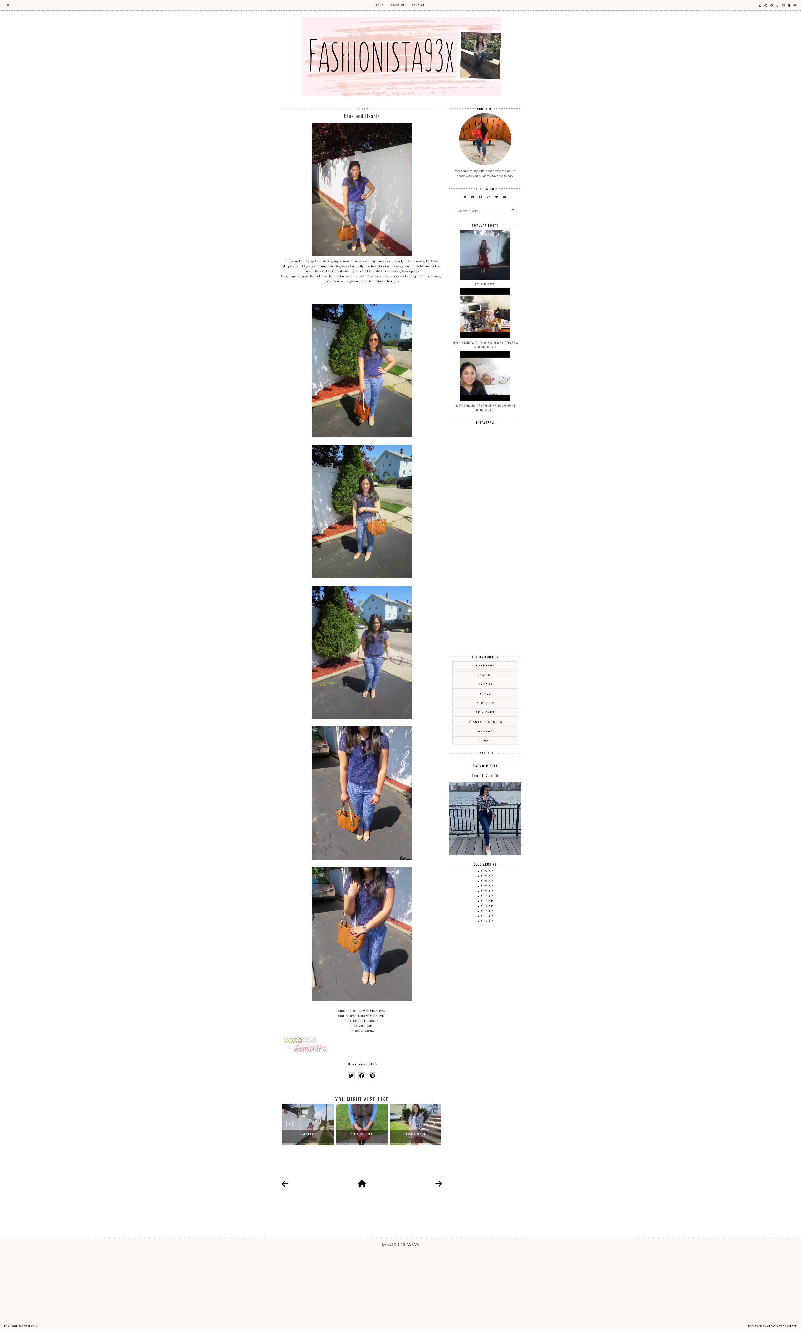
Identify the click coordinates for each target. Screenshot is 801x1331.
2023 (484, 876)
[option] (308, 1125)
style (485, 693)
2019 (484, 896)
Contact (418, 5)
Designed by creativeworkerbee (772, 1326)
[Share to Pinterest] (372, 1075)
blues (373, 1064)
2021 (484, 886)
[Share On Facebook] (361, 1075)
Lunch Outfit (485, 775)
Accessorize (360, 1064)
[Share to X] (351, 1075)
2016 (484, 911)
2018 (484, 901)
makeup (485, 684)
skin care (485, 712)
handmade (485, 731)
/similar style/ (376, 1015)
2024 (484, 871)
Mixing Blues (416, 1134)
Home (379, 5)
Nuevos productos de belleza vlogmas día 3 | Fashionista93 (485, 407)
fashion (485, 675)
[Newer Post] (285, 1184)
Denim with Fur (308, 1134)
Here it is (392, 281)
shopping (485, 703)
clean (485, 740)
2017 (484, 906)
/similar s (372, 1010)
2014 (484, 921)
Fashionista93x (15, 1326)
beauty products (485, 721)
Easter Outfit (362, 1134)
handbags (485, 665)
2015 (484, 916)
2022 (484, 881)
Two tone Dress (485, 284)
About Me (398, 5)
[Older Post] (438, 1184)
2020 (484, 891)
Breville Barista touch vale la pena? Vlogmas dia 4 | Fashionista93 (485, 344)
